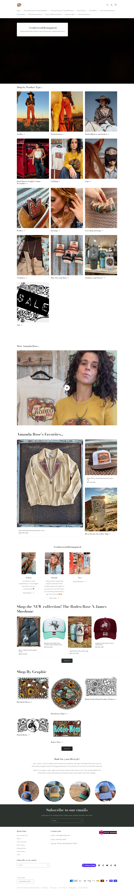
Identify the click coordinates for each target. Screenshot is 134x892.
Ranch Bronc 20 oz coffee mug (79, 651)
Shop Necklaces (78, 581)
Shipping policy (72, 887)
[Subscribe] (81, 821)
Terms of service (22, 842)
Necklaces (21, 278)
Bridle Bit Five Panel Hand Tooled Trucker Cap (100, 479)
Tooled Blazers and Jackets (96, 134)
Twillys (20, 134)
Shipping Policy (21, 848)
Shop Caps (53, 598)
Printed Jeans (56, 134)
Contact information (83, 887)
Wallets (20, 231)
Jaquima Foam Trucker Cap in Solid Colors (104, 643)
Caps (87, 181)
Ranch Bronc (22, 735)
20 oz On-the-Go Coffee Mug (97, 534)
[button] (19, 11)
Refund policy (44, 887)
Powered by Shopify (35, 887)
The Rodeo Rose (25, 887)
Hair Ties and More (59, 278)
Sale (18, 325)
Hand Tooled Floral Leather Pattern (99, 699)
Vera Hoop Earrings (93, 231)
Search (19, 838)
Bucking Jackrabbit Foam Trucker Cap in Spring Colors (53, 643)
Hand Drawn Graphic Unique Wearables (29, 182)
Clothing (54, 181)
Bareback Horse (23, 702)
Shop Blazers (27, 593)
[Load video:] (67, 387)
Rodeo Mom (56, 742)
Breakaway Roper (58, 714)
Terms (18, 854)
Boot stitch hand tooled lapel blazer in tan (32, 530)
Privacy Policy (21, 851)
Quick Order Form (22, 835)
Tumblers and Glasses (94, 278)
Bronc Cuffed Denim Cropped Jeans (28, 650)
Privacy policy (53, 887)
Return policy (21, 845)
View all (67, 660)
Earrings (54, 231)
